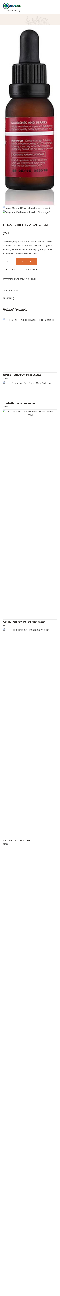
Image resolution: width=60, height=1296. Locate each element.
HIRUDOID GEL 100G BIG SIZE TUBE (17, 841)
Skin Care (32, 279)
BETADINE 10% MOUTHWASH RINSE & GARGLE (22, 375)
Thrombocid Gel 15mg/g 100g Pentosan (19, 403)
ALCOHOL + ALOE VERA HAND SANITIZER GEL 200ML (24, 622)
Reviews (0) (9, 298)
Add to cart (26, 262)
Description (10, 290)
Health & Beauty (20, 279)
